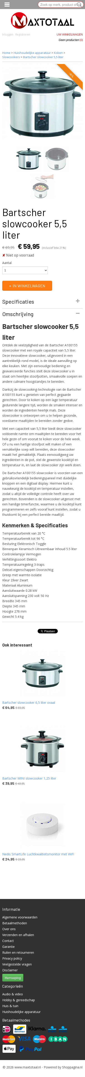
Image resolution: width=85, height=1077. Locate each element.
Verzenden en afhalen (18, 935)
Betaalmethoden (14, 923)
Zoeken (78, 4)
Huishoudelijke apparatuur (32, 53)
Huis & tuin (10, 1006)
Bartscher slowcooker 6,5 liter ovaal (28, 702)
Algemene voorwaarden (19, 917)
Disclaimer (10, 970)
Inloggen (7, 34)
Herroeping (13, 977)
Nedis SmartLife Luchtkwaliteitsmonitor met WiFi (38, 854)
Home (6, 53)
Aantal (7, 263)
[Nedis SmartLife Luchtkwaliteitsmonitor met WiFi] (42, 825)
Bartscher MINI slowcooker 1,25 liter (29, 778)
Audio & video (12, 994)
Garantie (8, 946)
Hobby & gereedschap (18, 1000)
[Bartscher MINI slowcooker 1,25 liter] (42, 749)
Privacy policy (12, 958)
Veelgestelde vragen (17, 964)
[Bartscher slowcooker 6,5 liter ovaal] (42, 673)
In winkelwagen (29, 285)
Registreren (22, 34)
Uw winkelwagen (70, 34)
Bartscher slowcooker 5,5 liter (43, 57)
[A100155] (42, 104)
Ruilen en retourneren (18, 952)
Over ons (9, 929)
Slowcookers (11, 57)
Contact (8, 941)
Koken (58, 53)
